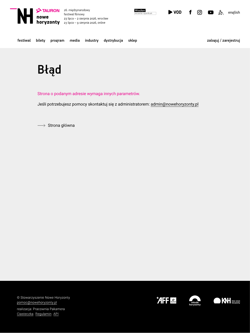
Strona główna (61, 125)
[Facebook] (190, 15)
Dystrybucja (113, 40)
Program (57, 40)
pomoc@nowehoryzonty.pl (37, 302)
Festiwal (24, 40)
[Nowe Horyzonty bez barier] (221, 15)
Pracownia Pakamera (49, 309)
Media (75, 40)
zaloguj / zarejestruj (223, 40)
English (234, 12)
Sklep (132, 40)
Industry (91, 40)
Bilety (40, 40)
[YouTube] (210, 15)
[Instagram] (199, 15)
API (56, 314)
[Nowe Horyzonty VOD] (175, 12)
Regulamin (43, 314)
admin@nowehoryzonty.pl (174, 104)
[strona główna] (65, 16)
